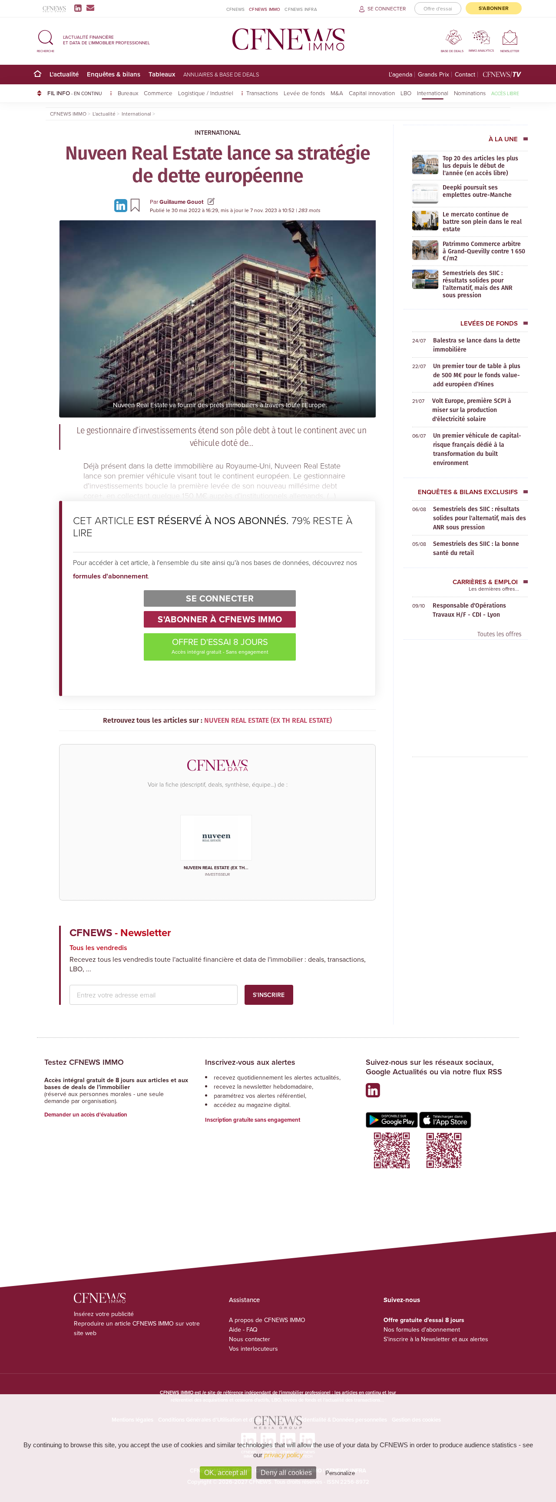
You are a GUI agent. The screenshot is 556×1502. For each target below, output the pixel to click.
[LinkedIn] (79, 8)
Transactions (262, 93)
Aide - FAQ (243, 1329)
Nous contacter (249, 1339)
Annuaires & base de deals (221, 74)
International (432, 93)
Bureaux (128, 93)
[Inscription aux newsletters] (90, 8)
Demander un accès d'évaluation (85, 1114)
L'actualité (64, 74)
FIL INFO (74, 93)
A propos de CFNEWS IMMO (267, 1320)
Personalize (340, 1473)
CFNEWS (235, 9)
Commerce (158, 93)
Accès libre (505, 93)
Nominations (470, 93)
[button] (45, 39)
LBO (405, 93)
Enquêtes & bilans (113, 74)
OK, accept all (225, 1472)
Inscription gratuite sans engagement (252, 1120)
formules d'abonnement (110, 576)
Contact (465, 74)
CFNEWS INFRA (301, 9)
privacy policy (283, 1455)
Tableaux (162, 74)
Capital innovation (372, 93)
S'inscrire (269, 994)
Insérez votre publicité (104, 1313)
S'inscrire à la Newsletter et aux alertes (436, 1339)
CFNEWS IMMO (264, 9)
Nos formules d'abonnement (422, 1329)
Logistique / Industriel (206, 93)
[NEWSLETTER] (509, 37)
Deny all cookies (286, 1472)
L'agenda (400, 74)
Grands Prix (433, 74)
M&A (337, 93)
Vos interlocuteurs (253, 1348)
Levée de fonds (304, 93)
